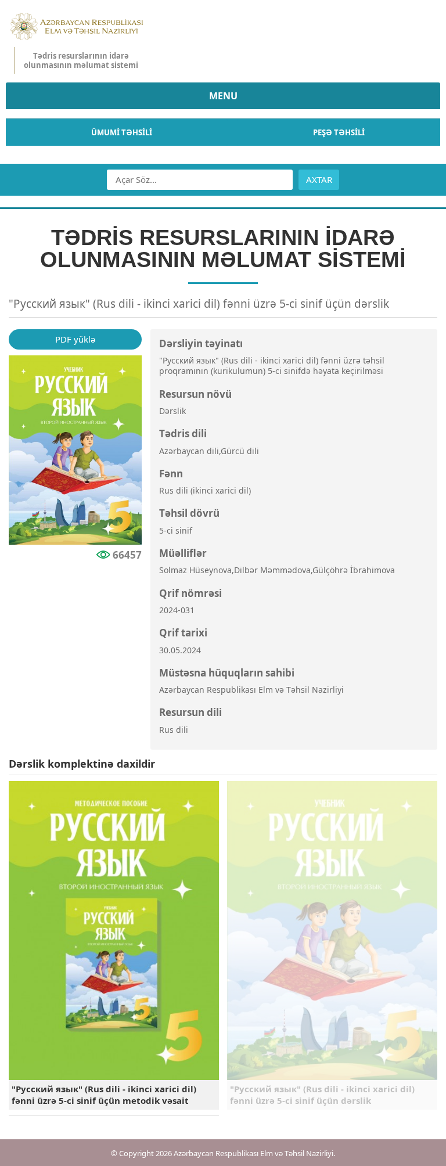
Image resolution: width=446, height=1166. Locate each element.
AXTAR (319, 179)
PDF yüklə (75, 339)
